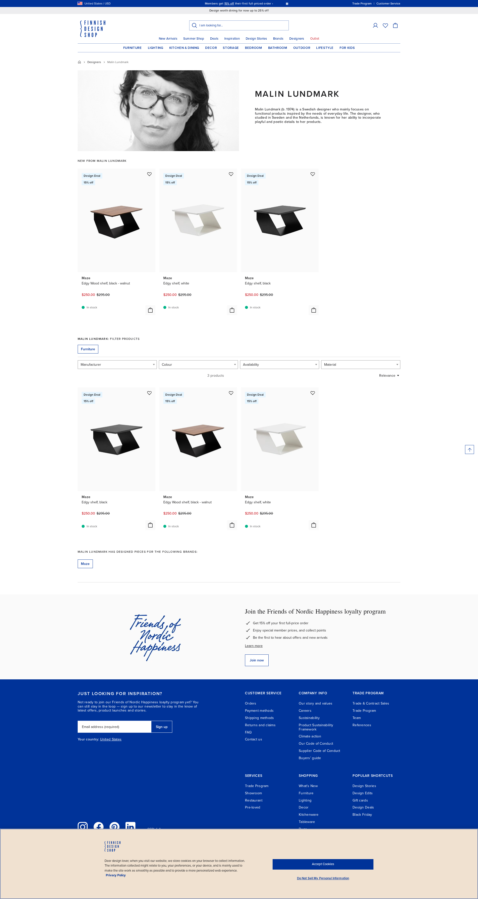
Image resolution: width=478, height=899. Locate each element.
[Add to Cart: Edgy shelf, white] (232, 310)
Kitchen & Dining (184, 48)
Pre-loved (252, 807)
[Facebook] (99, 827)
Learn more (254, 646)
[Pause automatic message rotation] (287, 3)
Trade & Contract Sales (371, 703)
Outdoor (301, 48)
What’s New (308, 786)
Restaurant (253, 800)
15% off (229, 3)
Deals (214, 39)
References (362, 725)
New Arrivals (168, 39)
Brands (278, 39)
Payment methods (259, 711)
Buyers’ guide (310, 758)
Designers (296, 39)
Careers (305, 711)
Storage (231, 48)
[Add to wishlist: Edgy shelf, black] (313, 174)
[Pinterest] (115, 827)
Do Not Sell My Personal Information (323, 878)
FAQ (248, 732)
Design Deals (363, 807)
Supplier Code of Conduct (319, 751)
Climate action (310, 736)
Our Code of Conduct (316, 743)
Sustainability (309, 718)
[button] (375, 25)
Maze (85, 564)
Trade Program (364, 711)
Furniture (132, 48)
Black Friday (362, 814)
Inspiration (232, 39)
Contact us (253, 739)
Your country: (88, 739)
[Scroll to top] (469, 449)
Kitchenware (308, 814)
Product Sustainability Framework (316, 727)
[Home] (79, 62)
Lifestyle (325, 48)
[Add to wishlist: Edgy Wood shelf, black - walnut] (149, 174)
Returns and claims (260, 725)
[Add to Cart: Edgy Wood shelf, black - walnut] (150, 310)
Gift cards (360, 800)
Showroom (253, 793)
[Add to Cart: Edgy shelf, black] (314, 310)
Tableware (307, 822)
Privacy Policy (116, 875)
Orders (250, 703)
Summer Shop (193, 39)
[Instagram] (83, 827)
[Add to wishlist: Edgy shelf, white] (231, 174)
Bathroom (277, 48)
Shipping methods (259, 718)
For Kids (347, 48)
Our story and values (316, 703)
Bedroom (253, 48)
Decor (211, 48)
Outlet (314, 39)
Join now (257, 660)
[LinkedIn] (130, 827)
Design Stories (256, 39)
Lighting (155, 48)
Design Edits (363, 793)
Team (357, 718)
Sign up (162, 727)
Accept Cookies (323, 864)
